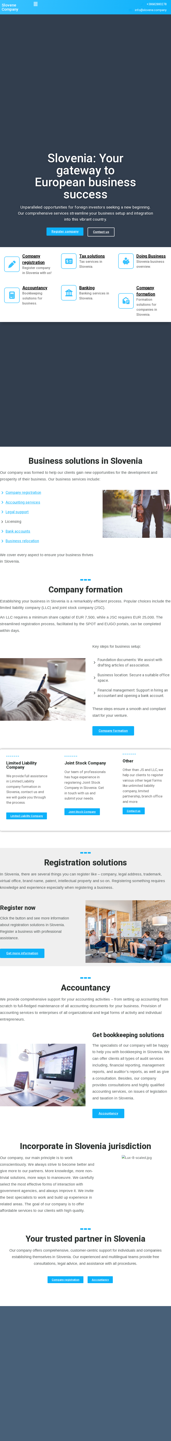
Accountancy (34, 287)
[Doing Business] (126, 261)
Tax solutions (92, 256)
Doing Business (151, 256)
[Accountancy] (12, 295)
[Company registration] (12, 264)
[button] (35, 4)
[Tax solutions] (69, 261)
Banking (87, 287)
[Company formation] (126, 301)
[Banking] (69, 293)
